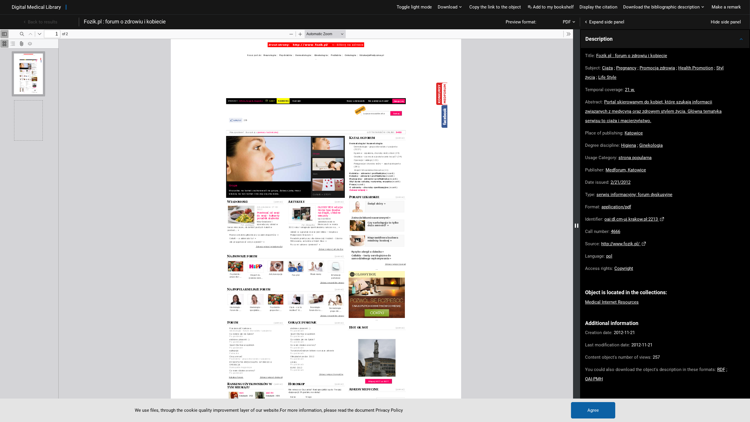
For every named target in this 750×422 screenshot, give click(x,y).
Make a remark (726, 7)
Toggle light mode (414, 7)
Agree (593, 410)
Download (447, 7)
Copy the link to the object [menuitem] (495, 7)
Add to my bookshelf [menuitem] (553, 7)
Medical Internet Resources (612, 302)
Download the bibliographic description (661, 7)
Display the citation (598, 7)
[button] (665, 39)
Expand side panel (606, 22)
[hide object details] (576, 225)
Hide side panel (726, 22)
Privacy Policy (389, 410)
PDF (567, 22)
